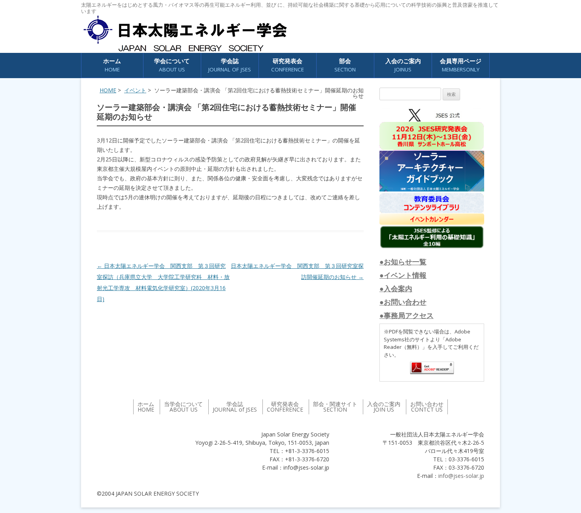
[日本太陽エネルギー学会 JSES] (185, 33)
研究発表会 (287, 65)
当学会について (183, 406)
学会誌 (235, 406)
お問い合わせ (426, 406)
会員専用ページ (460, 65)
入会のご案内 (403, 65)
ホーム (112, 65)
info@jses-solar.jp (461, 475)
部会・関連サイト (335, 406)
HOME (108, 90)
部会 (345, 65)
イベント (135, 90)
